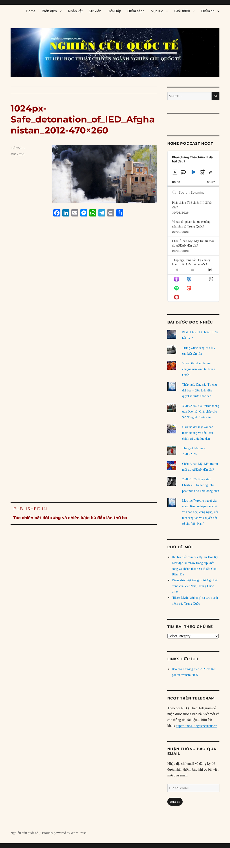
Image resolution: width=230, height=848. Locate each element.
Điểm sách (135, 11)
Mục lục (157, 11)
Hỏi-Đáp (114, 11)
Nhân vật (75, 11)
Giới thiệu (182, 11)
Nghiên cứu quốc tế (24, 833)
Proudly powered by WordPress (64, 833)
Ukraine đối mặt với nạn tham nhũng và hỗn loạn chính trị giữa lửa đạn (197, 432)
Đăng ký (175, 801)
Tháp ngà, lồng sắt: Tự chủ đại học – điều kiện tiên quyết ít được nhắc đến (191, 264)
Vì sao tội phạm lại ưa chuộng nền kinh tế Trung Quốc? (198, 369)
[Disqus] (84, 305)
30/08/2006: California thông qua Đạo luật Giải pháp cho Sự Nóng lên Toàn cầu (200, 411)
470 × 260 (17, 154)
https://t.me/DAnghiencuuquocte (196, 726)
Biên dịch (49, 11)
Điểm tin (208, 11)
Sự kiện (95, 11)
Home (30, 11)
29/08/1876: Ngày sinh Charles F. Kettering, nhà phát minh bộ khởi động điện (200, 485)
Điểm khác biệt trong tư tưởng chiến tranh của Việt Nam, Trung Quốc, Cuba (195, 586)
